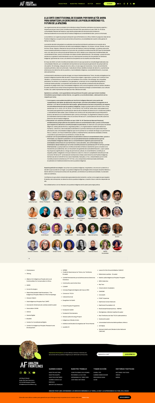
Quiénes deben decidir (100, 375)
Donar (109, 4)
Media (98, 4)
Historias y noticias (122, 372)
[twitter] (130, 3)
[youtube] (133, 3)
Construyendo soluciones (80, 372)
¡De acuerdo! (125, 397)
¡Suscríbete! (130, 354)
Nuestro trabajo (77, 4)
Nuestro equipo (54, 375)
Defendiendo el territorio (80, 377)
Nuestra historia (55, 372)
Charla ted (97, 372)
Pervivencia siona (99, 377)
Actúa (90, 4)
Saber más (85, 397)
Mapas (118, 377)
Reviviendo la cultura (78, 375)
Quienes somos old (55, 380)
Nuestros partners (55, 377)
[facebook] (127, 3)
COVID (95, 380)
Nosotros (63, 4)
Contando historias (78, 380)
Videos (118, 375)
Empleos (52, 382)
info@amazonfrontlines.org (27, 384)
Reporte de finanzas (56, 384)
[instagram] (124, 3)
